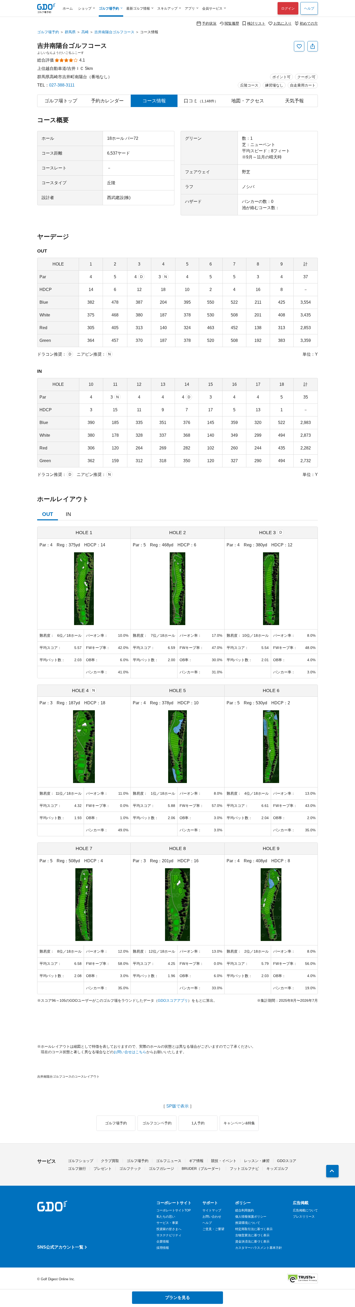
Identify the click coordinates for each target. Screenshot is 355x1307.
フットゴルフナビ (244, 1168)
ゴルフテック (130, 1168)
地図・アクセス (247, 100)
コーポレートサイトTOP (173, 1210)
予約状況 (209, 23)
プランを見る (177, 1297)
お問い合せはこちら (130, 1052)
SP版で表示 (177, 1106)
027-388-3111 (62, 85)
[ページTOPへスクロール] (332, 1171)
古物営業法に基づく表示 (252, 1235)
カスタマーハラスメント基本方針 (258, 1248)
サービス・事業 (167, 1223)
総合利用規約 (244, 1210)
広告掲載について (305, 1210)
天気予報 (294, 100)
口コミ (201, 100)
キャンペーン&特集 (239, 1123)
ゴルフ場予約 (48, 32)
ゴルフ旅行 (77, 1168)
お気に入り (282, 23)
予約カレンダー (107, 100)
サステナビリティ (168, 1235)
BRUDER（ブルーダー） (202, 1168)
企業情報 (162, 1241)
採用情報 (162, 1248)
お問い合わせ (211, 1216)
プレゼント (103, 1168)
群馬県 (70, 32)
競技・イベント (223, 1161)
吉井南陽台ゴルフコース (114, 32)
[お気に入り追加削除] (299, 46)
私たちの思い (165, 1216)
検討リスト (256, 23)
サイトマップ (211, 1210)
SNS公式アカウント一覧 (60, 1247)
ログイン (288, 8)
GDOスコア (286, 1161)
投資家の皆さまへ (168, 1229)
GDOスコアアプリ (173, 1000)
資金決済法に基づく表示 (252, 1241)
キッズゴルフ (277, 1168)
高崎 (85, 32)
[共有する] (312, 46)
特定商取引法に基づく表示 (254, 1229)
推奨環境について (247, 1223)
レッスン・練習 (256, 1161)
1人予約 (198, 1123)
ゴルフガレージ (161, 1168)
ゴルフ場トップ (60, 100)
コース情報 (154, 100)
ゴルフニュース (168, 1161)
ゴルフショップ (80, 1161)
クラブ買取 (110, 1161)
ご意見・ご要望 (213, 1229)
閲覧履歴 (232, 23)
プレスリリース (304, 1216)
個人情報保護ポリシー (250, 1216)
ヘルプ (309, 8)
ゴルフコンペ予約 (157, 1123)
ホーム (68, 8)
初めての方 (309, 23)
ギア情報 (196, 1161)
